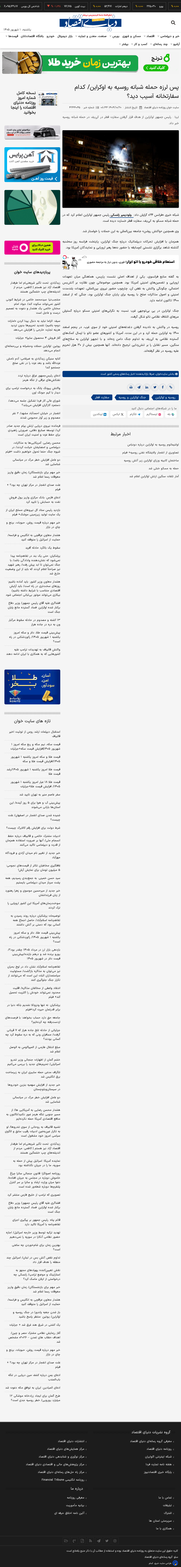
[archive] (66, 1540)
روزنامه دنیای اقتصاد (159, 1449)
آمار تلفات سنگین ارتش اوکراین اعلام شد (154, 476)
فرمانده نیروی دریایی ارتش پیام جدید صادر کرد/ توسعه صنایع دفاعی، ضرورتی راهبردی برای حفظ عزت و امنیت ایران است (33, 430)
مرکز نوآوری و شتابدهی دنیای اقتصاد (61, 1457)
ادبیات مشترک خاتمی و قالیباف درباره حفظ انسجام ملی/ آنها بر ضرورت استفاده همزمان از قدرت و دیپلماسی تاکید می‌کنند (33, 840)
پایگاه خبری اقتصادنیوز (158, 1472)
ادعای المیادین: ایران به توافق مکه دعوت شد (32, 1388)
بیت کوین (65, 6)
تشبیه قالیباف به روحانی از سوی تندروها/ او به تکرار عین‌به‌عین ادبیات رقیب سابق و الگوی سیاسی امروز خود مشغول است (32, 1131)
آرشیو (176, 44)
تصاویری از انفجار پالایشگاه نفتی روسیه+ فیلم (150, 452)
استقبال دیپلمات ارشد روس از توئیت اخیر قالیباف (34, 734)
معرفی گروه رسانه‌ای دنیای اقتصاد (151, 1441)
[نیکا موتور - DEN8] (32, 132)
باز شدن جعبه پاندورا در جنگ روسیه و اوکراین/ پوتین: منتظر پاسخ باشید (36, 1314)
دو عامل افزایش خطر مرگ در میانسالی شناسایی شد (36, 462)
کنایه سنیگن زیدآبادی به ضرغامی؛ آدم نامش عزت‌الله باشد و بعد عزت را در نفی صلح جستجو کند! (33, 363)
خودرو (51, 36)
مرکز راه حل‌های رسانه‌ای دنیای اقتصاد (61, 1472)
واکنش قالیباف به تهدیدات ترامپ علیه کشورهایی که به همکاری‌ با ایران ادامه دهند (33, 652)
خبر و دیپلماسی (169, 36)
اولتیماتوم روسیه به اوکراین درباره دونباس (153, 445)
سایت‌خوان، (160, 374)
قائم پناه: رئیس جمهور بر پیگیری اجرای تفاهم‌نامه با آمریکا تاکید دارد (36, 1222)
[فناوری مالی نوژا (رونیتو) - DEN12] (32, 687)
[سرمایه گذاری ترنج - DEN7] (90, 63)
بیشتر (124, 44)
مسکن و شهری (131, 36)
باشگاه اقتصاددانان (32, 36)
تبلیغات (167, 1505)
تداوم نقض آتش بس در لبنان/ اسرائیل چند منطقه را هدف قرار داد (33, 1260)
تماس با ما (165, 1498)
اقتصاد (150, 36)
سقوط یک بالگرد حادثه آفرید (42, 548)
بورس (115, 36)
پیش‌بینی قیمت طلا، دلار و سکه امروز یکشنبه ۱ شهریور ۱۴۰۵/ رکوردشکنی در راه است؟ (34, 637)
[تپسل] (64, 257)
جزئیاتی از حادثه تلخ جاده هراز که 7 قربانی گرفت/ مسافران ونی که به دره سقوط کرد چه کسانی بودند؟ (32, 1034)
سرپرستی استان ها (160, 1521)
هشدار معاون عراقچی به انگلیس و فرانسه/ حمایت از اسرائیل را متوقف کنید (34, 537)
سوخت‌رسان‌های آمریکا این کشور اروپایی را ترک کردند (34, 905)
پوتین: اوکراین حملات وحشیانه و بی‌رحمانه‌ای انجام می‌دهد (32, 348)
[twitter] (154, 387)
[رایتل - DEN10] (32, 248)
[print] (130, 387)
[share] (82, 1540)
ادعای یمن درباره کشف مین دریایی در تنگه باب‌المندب (34, 1377)
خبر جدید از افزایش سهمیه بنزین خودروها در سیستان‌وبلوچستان (34, 1087)
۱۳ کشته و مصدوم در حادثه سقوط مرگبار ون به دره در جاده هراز (34, 622)
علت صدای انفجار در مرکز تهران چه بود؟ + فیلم (33, 487)
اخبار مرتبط (121, 434)
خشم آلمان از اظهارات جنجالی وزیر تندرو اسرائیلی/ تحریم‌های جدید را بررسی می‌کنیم (33, 1062)
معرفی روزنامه (75, 1498)
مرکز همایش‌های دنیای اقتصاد (65, 1449)
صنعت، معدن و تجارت (92, 36)
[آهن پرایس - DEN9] (32, 164)
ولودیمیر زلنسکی (121, 215)
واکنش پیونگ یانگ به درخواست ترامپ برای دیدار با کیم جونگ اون (33, 390)
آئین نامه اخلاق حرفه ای (69, 1513)
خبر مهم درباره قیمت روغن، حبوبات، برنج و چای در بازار (33, 525)
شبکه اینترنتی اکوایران (158, 1457)
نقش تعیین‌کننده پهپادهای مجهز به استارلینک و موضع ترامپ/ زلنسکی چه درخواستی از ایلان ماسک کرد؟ (36, 1274)
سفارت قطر (102, 397)
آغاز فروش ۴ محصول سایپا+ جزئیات (37, 338)
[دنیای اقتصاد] (90, 23)
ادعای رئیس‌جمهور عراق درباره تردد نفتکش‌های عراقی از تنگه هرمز (39, 378)
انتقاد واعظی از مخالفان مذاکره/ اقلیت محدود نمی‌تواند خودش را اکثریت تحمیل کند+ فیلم (34, 992)
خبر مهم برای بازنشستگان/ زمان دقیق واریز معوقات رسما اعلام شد (34, 474)
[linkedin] (146, 387)
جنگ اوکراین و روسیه (132, 397)
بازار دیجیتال (65, 36)
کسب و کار (140, 44)
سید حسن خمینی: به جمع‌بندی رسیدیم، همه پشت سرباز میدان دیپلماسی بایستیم (32, 880)
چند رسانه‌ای (160, 44)
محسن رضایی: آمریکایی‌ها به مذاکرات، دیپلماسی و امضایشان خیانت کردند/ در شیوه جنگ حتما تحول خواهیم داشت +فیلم (33, 447)
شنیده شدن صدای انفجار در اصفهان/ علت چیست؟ (34, 817)
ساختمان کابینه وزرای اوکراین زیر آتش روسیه (151, 460)
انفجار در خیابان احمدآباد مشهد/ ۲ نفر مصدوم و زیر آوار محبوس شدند (36, 415)
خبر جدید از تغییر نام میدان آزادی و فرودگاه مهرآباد (32, 855)
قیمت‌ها (12, 36)
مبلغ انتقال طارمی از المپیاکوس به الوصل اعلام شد (34, 1049)
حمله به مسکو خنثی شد (164, 468)
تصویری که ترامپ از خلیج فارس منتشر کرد (34, 1195)
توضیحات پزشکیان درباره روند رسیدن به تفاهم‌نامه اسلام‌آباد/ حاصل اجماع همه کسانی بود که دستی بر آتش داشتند (35, 920)
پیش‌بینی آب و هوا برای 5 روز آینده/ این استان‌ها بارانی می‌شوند (34, 805)
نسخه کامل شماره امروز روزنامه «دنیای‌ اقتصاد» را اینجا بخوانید (23, 103)
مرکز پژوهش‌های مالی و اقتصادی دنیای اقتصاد (55, 1464)
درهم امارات (106, 6)
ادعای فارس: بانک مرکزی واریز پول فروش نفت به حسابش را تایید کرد (34, 499)
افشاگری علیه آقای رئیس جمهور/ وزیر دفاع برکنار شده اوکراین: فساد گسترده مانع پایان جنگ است (34, 607)
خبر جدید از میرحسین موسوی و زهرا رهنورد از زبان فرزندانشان (32, 893)
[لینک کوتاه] (170, 387)
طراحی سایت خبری (162, 1563)
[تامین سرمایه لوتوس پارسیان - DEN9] (32, 207)
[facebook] (162, 387)
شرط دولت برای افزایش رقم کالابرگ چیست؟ (33, 828)
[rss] (90, 1540)
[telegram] (138, 387)
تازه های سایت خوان (32, 721)
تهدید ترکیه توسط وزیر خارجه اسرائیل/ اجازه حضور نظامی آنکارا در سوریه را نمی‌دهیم (33, 1234)
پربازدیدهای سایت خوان (32, 272)
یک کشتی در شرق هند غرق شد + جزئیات (34, 1325)
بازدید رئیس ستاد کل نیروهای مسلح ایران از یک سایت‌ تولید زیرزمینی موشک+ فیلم (33, 512)
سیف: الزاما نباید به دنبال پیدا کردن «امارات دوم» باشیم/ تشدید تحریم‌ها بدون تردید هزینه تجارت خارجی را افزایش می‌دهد (34, 325)
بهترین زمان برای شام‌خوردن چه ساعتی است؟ (36, 1247)
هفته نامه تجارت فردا (159, 1464)
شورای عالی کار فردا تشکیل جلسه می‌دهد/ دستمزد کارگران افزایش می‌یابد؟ (34, 403)
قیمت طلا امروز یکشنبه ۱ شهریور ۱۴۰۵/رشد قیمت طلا (33, 771)
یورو (146, 6)
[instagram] (115, 1540)
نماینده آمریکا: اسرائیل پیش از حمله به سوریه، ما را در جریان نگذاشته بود (36, 1163)
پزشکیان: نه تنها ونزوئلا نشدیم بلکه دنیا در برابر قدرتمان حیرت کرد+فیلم (33, 1007)
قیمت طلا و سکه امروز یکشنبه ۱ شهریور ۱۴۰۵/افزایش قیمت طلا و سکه (35, 759)
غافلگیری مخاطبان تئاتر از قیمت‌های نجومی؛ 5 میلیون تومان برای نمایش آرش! (33, 868)
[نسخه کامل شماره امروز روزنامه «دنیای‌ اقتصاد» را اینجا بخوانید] (48, 98)
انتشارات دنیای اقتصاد (71, 1441)
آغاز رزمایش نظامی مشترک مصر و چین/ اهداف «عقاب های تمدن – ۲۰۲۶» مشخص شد (34, 1337)
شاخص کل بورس (15, 6)
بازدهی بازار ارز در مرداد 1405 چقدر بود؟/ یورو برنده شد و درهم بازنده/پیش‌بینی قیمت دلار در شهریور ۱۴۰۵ (34, 954)
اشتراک (168, 1513)
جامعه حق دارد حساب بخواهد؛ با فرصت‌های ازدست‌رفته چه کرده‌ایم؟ (32, 1020)
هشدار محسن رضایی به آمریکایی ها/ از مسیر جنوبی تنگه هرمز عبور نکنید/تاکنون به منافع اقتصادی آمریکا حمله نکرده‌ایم (33, 1114)
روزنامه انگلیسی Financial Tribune (63, 1480)
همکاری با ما (164, 1528)
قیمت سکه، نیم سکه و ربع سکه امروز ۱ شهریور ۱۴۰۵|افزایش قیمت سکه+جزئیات (35, 746)
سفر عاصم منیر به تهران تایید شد (39, 795)
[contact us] (74, 1540)
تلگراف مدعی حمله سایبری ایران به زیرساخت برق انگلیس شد (33, 1074)
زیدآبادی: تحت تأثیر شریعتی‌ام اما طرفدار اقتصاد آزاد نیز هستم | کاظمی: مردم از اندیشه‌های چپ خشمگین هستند (35, 287)
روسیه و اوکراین (165, 397)
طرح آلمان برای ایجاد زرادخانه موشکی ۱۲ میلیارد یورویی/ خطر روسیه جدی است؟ (35, 1398)
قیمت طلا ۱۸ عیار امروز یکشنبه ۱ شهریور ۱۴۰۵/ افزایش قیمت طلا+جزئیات (35, 784)
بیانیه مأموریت (75, 1505)
